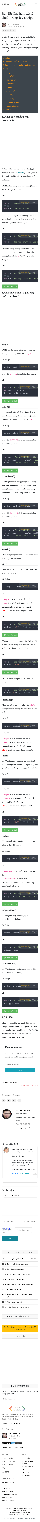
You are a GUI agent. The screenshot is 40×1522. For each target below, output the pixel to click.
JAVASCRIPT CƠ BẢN (9, 1083)
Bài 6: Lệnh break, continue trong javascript (17, 1284)
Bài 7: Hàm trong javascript (11, 1289)
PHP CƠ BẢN (26, 1458)
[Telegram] (19, 1424)
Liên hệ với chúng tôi (16, 1514)
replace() (10, 98)
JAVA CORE (5, 1472)
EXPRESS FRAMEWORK (9, 1494)
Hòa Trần (15, 1173)
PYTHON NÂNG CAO (8, 1461)
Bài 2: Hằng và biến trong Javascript (15, 1264)
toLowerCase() (12, 106)
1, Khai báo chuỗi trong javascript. (17, 61)
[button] (5, 4)
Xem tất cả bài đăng (23, 1124)
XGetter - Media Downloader (12, 1447)
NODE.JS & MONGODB (9, 1501)
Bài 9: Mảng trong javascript (12, 1302)
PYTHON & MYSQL (7, 1464)
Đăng (10, 1238)
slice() (9, 87)
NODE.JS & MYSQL (8, 1498)
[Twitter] (14, 1424)
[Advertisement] (20, 144)
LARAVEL (25, 1469)
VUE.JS (4, 1485)
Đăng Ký (20, 1070)
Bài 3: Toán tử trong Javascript (13, 1269)
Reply (35, 1173)
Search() (10, 84)
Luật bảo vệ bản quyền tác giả (19, 1512)
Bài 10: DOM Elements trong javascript (15, 1307)
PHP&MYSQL (26, 1476)
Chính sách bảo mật (19, 1510)
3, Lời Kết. (7, 110)
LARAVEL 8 (25, 1473)
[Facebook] (11, 1424)
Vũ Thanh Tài (23, 1110)
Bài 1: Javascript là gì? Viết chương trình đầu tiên (19, 1259)
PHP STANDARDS (27, 1466)
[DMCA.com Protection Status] (16, 1443)
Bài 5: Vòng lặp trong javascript (13, 1279)
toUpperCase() (12, 102)
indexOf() (10, 76)
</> (15, 1196)
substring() (10, 91)
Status (27, 1514)
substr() (9, 95)
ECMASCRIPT (6, 1488)
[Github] (17, 1424)
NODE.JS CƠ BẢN (7, 1491)
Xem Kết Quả (12, 286)
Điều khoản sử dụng (24, 1508)
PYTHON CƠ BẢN (7, 1458)
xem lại (21, 172)
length (8, 72)
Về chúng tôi (11, 1508)
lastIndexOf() (11, 80)
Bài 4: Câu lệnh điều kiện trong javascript (16, 1274)
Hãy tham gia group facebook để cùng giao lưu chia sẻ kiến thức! (20, 1328)
